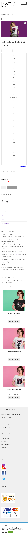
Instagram (16, 254)
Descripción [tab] (4, 211)
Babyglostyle (9, 424)
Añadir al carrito (12, 187)
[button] (25, 23)
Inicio (4, 13)
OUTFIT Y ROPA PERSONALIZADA (12, 13)
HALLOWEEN (21, 13)
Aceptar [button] (10, 532)
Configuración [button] (4, 532)
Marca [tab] (2, 219)
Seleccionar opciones (14, 321)
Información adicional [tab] (6, 215)
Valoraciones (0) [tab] (5, 223)
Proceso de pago (5, 438)
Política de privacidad (6, 454)
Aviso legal (3, 441)
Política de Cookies (5, 450)
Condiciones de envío (6, 444)
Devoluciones (4, 447)
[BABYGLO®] (6, 201)
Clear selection (23, 166)
